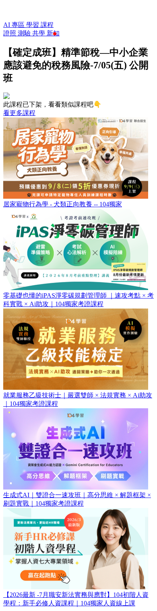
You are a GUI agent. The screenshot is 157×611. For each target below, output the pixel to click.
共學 (39, 33)
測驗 (25, 33)
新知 (53, 33)
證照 (10, 33)
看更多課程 (19, 112)
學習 (33, 24)
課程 (47, 24)
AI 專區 (14, 24)
